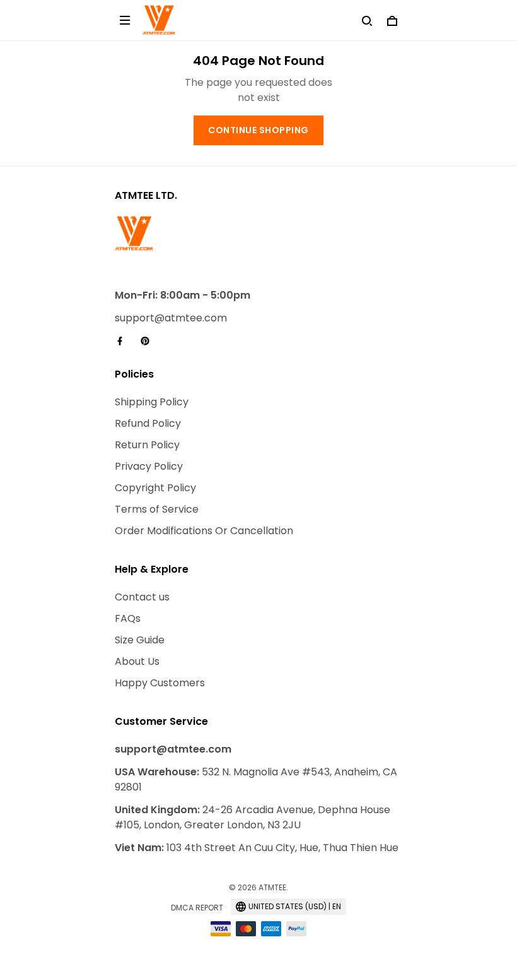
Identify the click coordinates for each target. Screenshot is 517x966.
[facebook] (123, 341)
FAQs (128, 618)
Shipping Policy (152, 402)
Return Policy (147, 445)
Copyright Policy (155, 487)
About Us (137, 661)
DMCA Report (197, 907)
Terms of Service (157, 509)
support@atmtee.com (171, 318)
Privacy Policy (149, 466)
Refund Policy (148, 423)
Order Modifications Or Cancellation (204, 530)
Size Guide (140, 640)
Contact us (142, 597)
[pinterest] (149, 341)
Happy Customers (160, 683)
